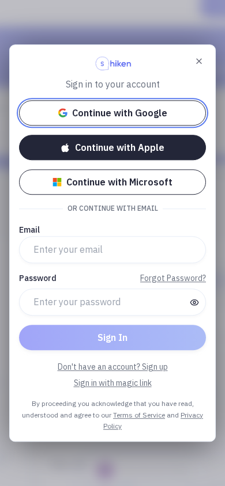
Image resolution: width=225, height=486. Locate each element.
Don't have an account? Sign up (113, 367)
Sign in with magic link (113, 383)
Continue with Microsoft (119, 182)
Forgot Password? (173, 278)
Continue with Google (119, 113)
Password (38, 278)
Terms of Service (139, 415)
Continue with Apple (119, 147)
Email (29, 230)
